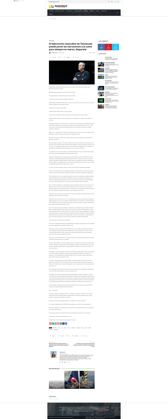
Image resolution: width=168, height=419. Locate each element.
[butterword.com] (58, 6)
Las (62, 327)
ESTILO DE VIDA (56, 383)
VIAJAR (106, 74)
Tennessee (56, 329)
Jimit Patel (54, 52)
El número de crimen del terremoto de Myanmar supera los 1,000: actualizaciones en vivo (84, 345)
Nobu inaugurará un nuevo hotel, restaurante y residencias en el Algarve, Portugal (111, 77)
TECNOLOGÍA (108, 98)
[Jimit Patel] (50, 53)
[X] (118, 2)
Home (50, 18)
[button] (117, 12)
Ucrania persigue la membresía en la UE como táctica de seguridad (112, 89)
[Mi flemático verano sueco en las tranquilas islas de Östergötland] (56, 380)
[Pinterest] (115, 2)
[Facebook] (109, 2)
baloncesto (55, 327)
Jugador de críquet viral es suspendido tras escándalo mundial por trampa (71, 386)
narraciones (78, 327)
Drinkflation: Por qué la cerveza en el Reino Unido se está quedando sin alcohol (112, 82)
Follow (108, 44)
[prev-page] (50, 391)
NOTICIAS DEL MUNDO (72, 383)
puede (90, 327)
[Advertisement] (84, 29)
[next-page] (52, 391)
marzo (69, 327)
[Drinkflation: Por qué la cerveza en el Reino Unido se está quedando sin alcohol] (101, 82)
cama (59, 327)
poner (86, 327)
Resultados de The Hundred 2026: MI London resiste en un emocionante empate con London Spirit (111, 95)
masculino (73, 327)
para (83, 327)
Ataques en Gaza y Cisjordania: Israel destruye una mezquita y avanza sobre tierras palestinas (111, 106)
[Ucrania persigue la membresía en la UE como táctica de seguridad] (101, 88)
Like (101, 44)
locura (65, 327)
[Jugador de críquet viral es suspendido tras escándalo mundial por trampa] (71, 380)
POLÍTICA (107, 104)
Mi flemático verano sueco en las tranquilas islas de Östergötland (56, 386)
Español (16, 0)
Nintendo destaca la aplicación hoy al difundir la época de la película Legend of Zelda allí (59, 345)
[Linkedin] (112, 2)
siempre (50, 329)
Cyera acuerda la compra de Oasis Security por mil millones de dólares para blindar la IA (112, 101)
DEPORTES (54, 18)
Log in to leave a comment (54, 398)
